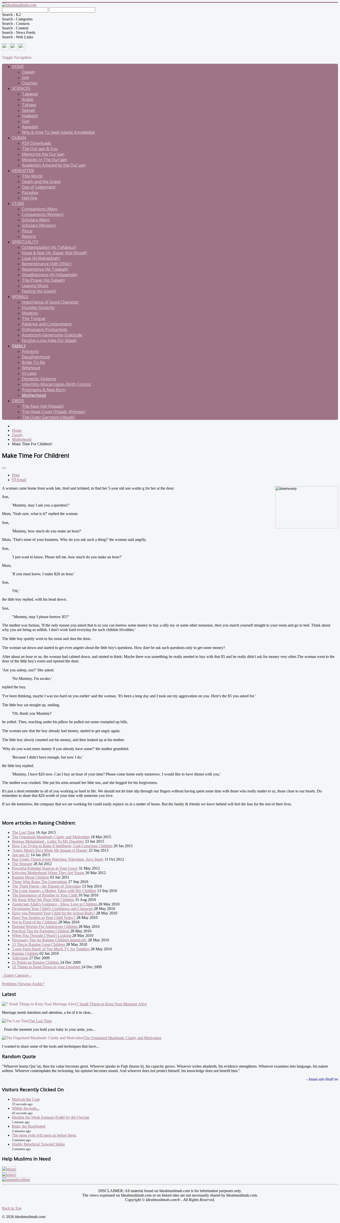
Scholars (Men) (36, 220)
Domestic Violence (39, 379)
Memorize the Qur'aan (43, 154)
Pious (27, 231)
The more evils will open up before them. (44, 1135)
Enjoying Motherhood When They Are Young (48, 873)
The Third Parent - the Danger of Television (46, 886)
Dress (18, 400)
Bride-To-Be (33, 362)
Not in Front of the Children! (35, 922)
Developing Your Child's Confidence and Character (53, 908)
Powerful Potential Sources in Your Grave (45, 868)
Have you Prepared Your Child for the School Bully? (54, 913)
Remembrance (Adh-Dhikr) (46, 263)
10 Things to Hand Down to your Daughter (46, 967)
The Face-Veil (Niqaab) (43, 406)
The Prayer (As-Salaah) (43, 280)
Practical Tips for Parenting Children (41, 931)
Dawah (28, 72)
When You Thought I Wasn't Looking (42, 935)
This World (32, 176)
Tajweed (30, 94)
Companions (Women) (42, 214)
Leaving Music (35, 285)
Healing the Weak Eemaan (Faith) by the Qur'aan (50, 1117)
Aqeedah (30, 126)
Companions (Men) (39, 209)
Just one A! (21, 855)
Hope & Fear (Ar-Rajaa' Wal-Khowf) (54, 253)
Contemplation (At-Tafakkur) (49, 247)
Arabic (28, 99)
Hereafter (23, 170)
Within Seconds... (26, 1108)
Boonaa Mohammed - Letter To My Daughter (48, 841)
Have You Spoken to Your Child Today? (44, 917)
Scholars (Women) (39, 225)
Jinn (25, 77)
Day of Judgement (39, 187)
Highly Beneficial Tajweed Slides (38, 1144)
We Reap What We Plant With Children (43, 900)
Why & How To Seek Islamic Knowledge (58, 132)
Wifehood (31, 368)
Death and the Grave (41, 181)
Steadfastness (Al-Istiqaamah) (49, 274)
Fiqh (26, 121)
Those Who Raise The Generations (39, 882)
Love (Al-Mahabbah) (41, 258)
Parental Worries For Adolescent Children (45, 926)
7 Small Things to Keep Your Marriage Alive (111, 1004)
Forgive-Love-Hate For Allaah (49, 340)
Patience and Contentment (47, 324)
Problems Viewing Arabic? (23, 984)
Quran (19, 137)
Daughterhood (36, 357)
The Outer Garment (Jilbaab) (48, 417)
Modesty (30, 313)
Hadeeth (30, 116)
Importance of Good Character (50, 302)
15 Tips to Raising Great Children (38, 944)
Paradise (30, 192)
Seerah (28, 110)
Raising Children (25, 953)
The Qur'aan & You (39, 148)
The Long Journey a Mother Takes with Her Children (54, 891)
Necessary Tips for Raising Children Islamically (49, 940)
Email (21, 480)
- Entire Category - (16, 975)
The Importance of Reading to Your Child (45, 895)
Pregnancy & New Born (43, 389)
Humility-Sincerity (38, 307)
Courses (29, 83)
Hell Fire (29, 198)
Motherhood (34, 395)
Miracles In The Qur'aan (44, 159)
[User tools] (4, 468)
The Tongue (33, 318)
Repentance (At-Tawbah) (45, 269)
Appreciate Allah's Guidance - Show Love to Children (55, 904)
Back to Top (11, 1208)
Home (18, 66)
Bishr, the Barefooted (28, 1126)
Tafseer (29, 105)
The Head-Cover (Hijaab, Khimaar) (54, 411)
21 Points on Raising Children (36, 962)
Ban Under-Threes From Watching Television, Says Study (58, 859)
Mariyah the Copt (26, 1099)
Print (15, 475)
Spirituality (25, 242)
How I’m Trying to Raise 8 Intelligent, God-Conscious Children (62, 846)
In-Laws (29, 373)
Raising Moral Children (30, 877)
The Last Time (23, 832)
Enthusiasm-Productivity (44, 329)
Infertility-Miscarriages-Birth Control (56, 384)
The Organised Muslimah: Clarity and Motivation (51, 837)
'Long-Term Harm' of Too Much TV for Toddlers (51, 949)
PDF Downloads (36, 143)
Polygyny (30, 351)
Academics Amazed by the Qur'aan (54, 165)
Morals (20, 296)
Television (20, 958)
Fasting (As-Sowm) (39, 291)
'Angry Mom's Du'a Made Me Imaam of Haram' (50, 850)
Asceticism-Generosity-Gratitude (52, 335)
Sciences (21, 88)
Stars (18, 203)
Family (19, 346)
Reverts (29, 236)
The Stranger (22, 864)
